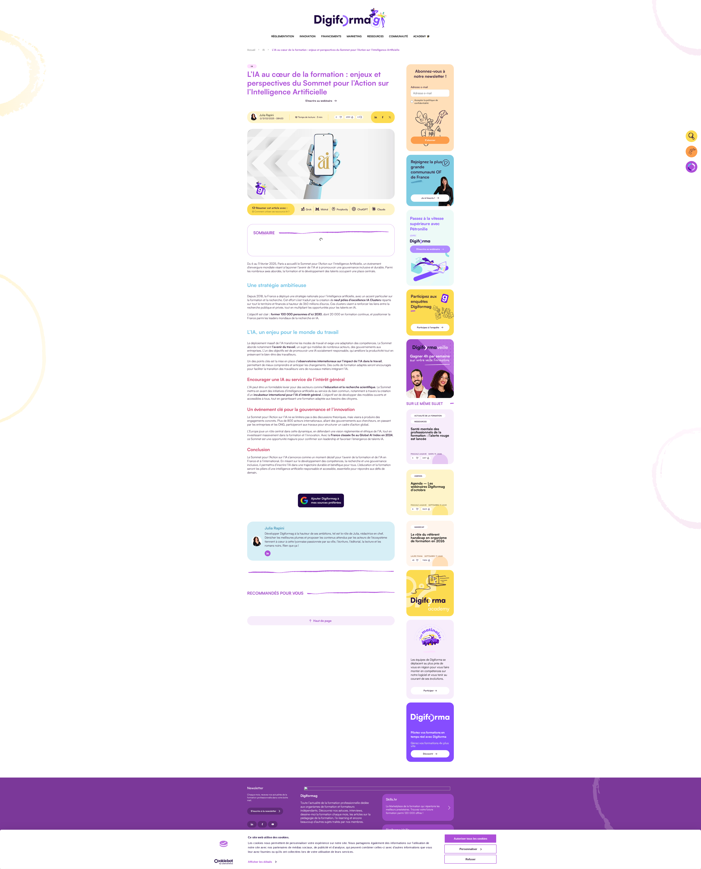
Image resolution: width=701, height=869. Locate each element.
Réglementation (282, 36)
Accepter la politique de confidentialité (426, 101)
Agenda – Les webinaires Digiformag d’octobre (428, 486)
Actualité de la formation (428, 416)
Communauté (398, 36)
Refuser (471, 859)
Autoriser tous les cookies (470, 838)
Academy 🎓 (421, 36)
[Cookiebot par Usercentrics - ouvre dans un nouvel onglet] (224, 862)
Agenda (418, 476)
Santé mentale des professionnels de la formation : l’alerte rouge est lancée (430, 434)
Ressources (375, 36)
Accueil (251, 49)
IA (264, 49)
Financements (331, 36)
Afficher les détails (260, 861)
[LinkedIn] (268, 553)
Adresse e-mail (419, 87)
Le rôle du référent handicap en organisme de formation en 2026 (429, 537)
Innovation (308, 36)
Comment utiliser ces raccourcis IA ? (271, 211)
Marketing (354, 36)
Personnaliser (468, 848)
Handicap (419, 527)
